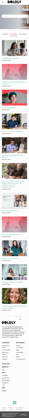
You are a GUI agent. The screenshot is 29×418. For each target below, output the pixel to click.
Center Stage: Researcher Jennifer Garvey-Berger (14, 307)
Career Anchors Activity (10, 258)
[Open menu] (2, 2)
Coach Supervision (9, 108)
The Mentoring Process (10, 58)
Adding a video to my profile (12, 282)
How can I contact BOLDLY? (12, 235)
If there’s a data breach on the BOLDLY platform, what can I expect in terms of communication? (13, 184)
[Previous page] (3, 316)
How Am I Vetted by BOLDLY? (12, 132)
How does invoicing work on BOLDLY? (12, 156)
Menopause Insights (9, 211)
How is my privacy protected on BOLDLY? (13, 83)
